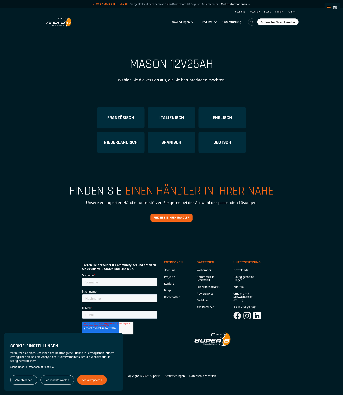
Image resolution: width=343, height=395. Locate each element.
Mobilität (202, 300)
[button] (183, 22)
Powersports (205, 293)
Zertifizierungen (175, 376)
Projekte (169, 276)
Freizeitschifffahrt (208, 286)
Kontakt (238, 286)
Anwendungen (181, 22)
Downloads (240, 270)
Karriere (169, 283)
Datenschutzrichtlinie (203, 376)
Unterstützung (232, 22)
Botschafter (172, 297)
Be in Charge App (244, 306)
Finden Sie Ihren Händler (171, 218)
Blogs (167, 290)
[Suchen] (251, 22)
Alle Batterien (205, 307)
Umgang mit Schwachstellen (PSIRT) (243, 297)
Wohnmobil (204, 270)
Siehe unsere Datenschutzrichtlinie (32, 366)
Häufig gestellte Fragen (243, 278)
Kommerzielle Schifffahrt (205, 278)
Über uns (169, 270)
